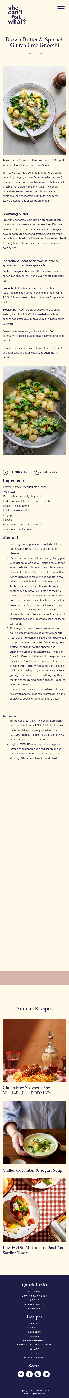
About (34, 1300)
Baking (34, 1324)
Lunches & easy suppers (34, 1345)
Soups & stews (34, 1358)
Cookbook (34, 1292)
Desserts (34, 1332)
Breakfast (34, 1328)
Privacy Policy (34, 1305)
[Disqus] (34, 812)
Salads (35, 1349)
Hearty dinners (34, 1341)
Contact (34, 1309)
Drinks (34, 1337)
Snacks (34, 1354)
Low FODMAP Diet (34, 1296)
